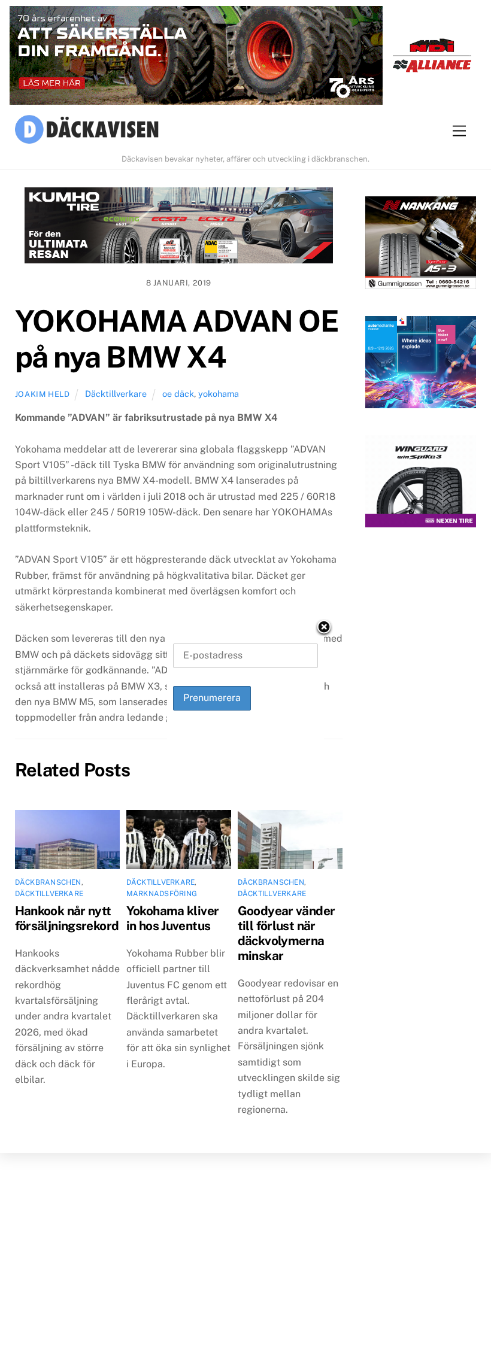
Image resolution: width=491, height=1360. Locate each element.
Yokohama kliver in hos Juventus (172, 918)
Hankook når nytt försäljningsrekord (67, 918)
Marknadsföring (161, 894)
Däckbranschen (48, 882)
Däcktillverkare (116, 393)
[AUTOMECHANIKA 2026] (420, 365)
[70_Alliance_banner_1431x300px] (245, 58)
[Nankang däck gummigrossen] (420, 245)
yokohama (218, 393)
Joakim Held (42, 394)
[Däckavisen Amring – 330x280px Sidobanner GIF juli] (420, 484)
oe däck (178, 393)
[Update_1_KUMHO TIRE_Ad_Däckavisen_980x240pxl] (179, 227)
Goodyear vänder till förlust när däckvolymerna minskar (286, 933)
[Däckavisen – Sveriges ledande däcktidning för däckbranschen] (87, 131)
